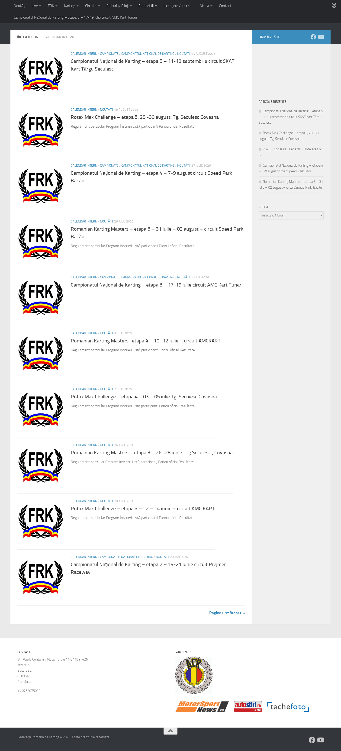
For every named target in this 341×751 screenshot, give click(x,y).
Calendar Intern (84, 54)
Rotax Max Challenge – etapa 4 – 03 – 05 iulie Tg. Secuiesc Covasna (144, 397)
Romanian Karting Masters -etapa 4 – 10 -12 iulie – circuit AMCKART (146, 341)
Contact (225, 5)
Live (35, 5)
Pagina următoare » (227, 613)
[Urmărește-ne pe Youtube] (321, 37)
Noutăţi (19, 5)
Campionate (109, 54)
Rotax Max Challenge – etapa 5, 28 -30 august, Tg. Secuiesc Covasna (145, 117)
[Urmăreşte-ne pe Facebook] (313, 37)
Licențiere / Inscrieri (178, 5)
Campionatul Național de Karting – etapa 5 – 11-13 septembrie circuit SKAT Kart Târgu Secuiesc (291, 117)
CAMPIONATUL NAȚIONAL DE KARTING (147, 54)
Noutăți (183, 54)
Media (204, 5)
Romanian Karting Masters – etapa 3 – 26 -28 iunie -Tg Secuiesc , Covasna (152, 453)
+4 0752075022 (28, 691)
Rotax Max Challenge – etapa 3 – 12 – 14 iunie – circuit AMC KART (143, 509)
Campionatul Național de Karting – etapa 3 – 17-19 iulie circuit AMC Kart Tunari (75, 17)
